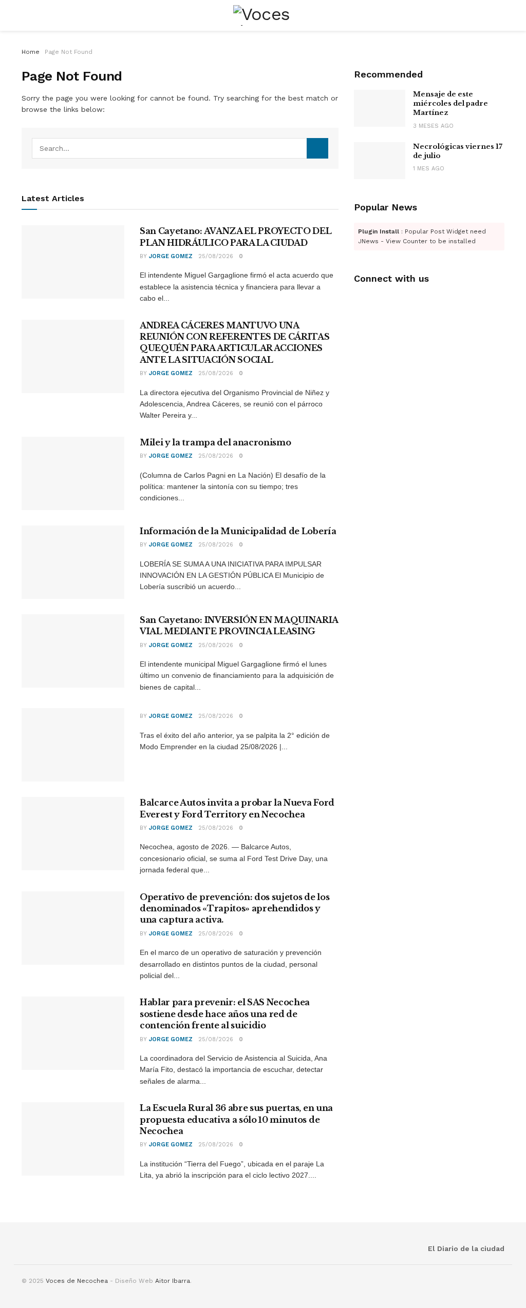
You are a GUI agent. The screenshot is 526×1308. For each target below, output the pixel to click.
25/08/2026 (215, 256)
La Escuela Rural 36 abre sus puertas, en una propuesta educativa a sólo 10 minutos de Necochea (236, 1119)
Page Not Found (68, 51)
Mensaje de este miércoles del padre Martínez (450, 103)
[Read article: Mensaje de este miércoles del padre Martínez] (379, 108)
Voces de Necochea (77, 1280)
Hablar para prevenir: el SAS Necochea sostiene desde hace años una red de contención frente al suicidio (225, 1013)
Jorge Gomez (171, 256)
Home (31, 51)
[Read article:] (73, 745)
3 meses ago (433, 126)
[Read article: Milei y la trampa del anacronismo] (73, 473)
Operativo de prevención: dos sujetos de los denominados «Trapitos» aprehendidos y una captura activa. (234, 908)
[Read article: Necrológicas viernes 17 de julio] (379, 160)
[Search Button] (317, 148)
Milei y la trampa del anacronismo (215, 442)
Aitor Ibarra (172, 1280)
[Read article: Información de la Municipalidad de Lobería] (73, 562)
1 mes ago (428, 168)
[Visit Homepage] (263, 15)
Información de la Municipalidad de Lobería (238, 531)
